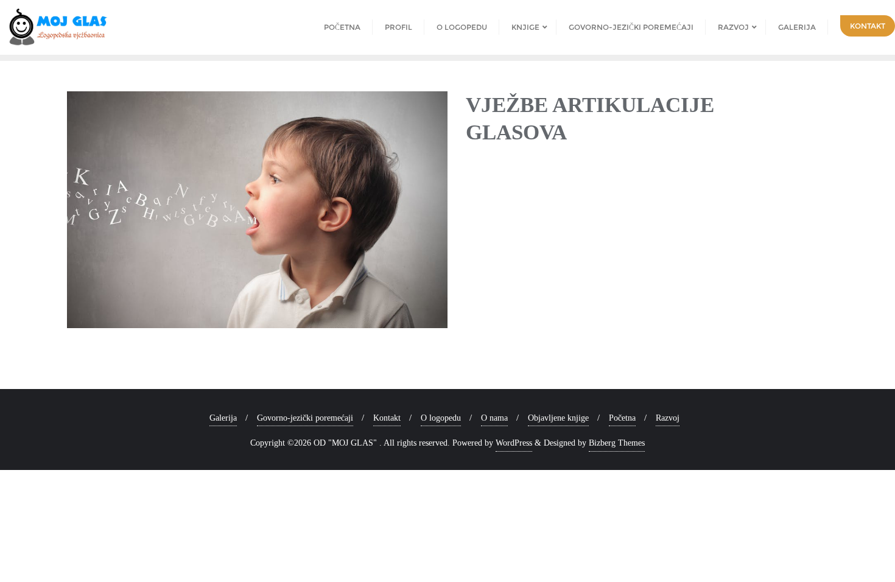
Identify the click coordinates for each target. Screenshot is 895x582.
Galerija (223, 417)
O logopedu (441, 417)
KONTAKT (867, 25)
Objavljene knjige (558, 417)
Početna (622, 417)
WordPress (514, 442)
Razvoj (667, 417)
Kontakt (387, 417)
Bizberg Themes (617, 442)
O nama (494, 417)
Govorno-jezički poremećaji (305, 417)
